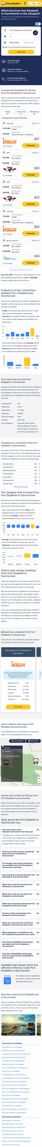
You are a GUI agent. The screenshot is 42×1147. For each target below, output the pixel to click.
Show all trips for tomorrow (22, 270)
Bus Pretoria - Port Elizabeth (11, 1097)
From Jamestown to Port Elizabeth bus (14, 1077)
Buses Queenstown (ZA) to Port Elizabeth (15, 1101)
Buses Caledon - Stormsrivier (11, 1122)
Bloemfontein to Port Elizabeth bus (13, 1052)
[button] (36, 763)
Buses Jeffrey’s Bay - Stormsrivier (12, 1126)
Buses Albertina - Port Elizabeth (12, 1049)
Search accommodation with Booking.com (20, 47)
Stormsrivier (34, 743)
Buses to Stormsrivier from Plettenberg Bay (16, 1143)
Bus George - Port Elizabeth (11, 1073)
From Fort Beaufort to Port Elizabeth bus (15, 1070)
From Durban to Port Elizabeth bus (13, 1063)
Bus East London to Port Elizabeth (13, 1066)
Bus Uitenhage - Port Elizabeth (12, 1108)
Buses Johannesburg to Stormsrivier (13, 1129)
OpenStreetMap (31, 787)
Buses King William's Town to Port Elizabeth (16, 1080)
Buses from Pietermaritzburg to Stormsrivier (16, 1140)
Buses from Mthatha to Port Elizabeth (14, 1087)
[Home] (11, 3)
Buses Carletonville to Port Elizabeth (13, 1059)
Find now (31, 145)
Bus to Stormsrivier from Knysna (12, 1133)
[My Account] (24, 3)
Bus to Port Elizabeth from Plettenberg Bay (16, 1090)
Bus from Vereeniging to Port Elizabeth (14, 1111)
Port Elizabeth (18, 743)
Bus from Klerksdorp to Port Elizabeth (14, 1083)
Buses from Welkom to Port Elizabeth (14, 1115)
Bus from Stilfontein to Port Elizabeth (14, 1104)
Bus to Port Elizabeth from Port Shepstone (15, 1094)
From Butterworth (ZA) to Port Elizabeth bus (16, 1056)
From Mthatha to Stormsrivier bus (13, 1136)
